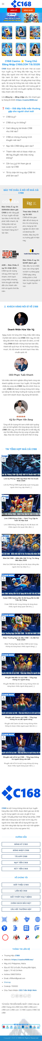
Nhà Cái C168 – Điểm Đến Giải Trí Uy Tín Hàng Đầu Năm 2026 (21, 559)
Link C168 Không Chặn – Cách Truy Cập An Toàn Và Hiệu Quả (21, 519)
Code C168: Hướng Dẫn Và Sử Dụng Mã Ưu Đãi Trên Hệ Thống (21, 599)
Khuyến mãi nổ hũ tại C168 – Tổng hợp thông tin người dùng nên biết (21, 758)
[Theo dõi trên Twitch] (29, 996)
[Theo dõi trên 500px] (25, 996)
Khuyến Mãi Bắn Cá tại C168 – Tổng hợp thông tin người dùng (21, 678)
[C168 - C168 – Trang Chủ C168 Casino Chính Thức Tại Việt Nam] (21, 4)
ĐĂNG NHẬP (28, 10)
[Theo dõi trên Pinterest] (17, 996)
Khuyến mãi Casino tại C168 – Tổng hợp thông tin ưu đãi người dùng (21, 718)
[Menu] (3, 4)
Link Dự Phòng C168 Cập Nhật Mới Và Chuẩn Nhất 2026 (21, 480)
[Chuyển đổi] (4, 117)
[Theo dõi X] (13, 996)
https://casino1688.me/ (27, 100)
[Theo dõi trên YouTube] (21, 996)
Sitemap (7, 982)
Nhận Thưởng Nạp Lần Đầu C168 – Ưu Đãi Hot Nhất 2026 (21, 639)
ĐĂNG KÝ (13, 10)
